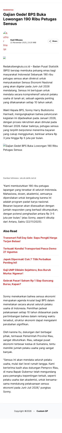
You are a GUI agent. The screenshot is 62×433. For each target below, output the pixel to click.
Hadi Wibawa (16, 40)
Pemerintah (8, 10)
